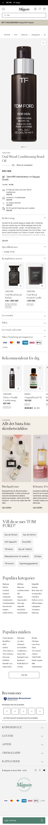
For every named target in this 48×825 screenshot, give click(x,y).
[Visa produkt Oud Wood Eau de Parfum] (14, 275)
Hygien (5, 609)
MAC (5, 644)
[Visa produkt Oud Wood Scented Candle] (36, 275)
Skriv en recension (25, 165)
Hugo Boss (7, 667)
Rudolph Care (22, 657)
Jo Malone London (25, 651)
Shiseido (20, 644)
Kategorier (11, 761)
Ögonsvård (22, 600)
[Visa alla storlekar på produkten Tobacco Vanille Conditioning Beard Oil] (7, 407)
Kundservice (12, 727)
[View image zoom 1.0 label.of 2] (24, 94)
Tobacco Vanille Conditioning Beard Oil (10, 400)
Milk (33, 663)
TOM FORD (6, 153)
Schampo (36, 609)
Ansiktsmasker (9, 603)
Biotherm (21, 660)
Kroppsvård (36, 594)
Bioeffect (6, 641)
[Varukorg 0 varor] (44, 8)
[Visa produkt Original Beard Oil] (33, 378)
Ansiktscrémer (23, 590)
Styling (34, 587)
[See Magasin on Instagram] (35, 770)
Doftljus (37, 556)
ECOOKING (21, 647)
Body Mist (26, 542)
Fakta (4, 322)
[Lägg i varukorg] (20, 286)
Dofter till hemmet (10, 613)
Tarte (34, 647)
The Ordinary (8, 654)
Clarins (35, 654)
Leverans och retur (11, 330)
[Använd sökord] (5, 15)
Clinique (35, 641)
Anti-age (20, 603)
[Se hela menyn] (3, 9)
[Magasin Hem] (24, 9)
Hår (18, 594)
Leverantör (7, 315)
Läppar (20, 597)
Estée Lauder (37, 660)
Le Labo (20, 641)
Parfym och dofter (39, 600)
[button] (35, 9)
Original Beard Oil (33, 397)
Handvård (21, 609)
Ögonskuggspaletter (28, 564)
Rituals (34, 638)
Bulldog (27, 394)
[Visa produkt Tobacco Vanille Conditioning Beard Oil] (12, 378)
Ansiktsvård (7, 600)
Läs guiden (6, 507)
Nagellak (35, 584)
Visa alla (24, 675)
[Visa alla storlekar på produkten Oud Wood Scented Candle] (30, 304)
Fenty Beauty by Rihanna (12, 638)
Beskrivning (8, 218)
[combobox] (24, 15)
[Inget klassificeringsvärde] (7, 165)
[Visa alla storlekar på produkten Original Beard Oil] (27, 404)
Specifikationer (10, 247)
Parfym (5, 587)
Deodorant (7, 606)
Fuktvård (35, 597)
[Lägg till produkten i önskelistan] (43, 43)
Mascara (20, 587)
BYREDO (6, 660)
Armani (20, 667)
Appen (6, 744)
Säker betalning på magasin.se (17, 337)
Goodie (7, 736)
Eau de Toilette (25, 549)
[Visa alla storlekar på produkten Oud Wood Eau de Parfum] (14, 305)
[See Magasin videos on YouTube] (44, 770)
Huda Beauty (37, 667)
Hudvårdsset (22, 613)
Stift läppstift (11, 542)
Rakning (35, 613)
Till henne (9, 549)
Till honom (9, 564)
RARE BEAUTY (22, 663)
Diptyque (20, 638)
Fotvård (6, 590)
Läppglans (36, 606)
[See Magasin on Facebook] (40, 770)
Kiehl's (5, 647)
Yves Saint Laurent (10, 651)
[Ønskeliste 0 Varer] (39, 8)
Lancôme (36, 644)
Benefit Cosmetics (10, 663)
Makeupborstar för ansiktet (17, 556)
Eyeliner (6, 594)
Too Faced (36, 651)
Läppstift (20, 606)
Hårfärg (20, 584)
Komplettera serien (12, 258)
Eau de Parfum (11, 535)
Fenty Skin (21, 654)
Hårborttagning (38, 603)
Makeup (6, 584)
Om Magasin (11, 753)
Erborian (6, 657)
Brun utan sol (37, 590)
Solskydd (6, 597)
